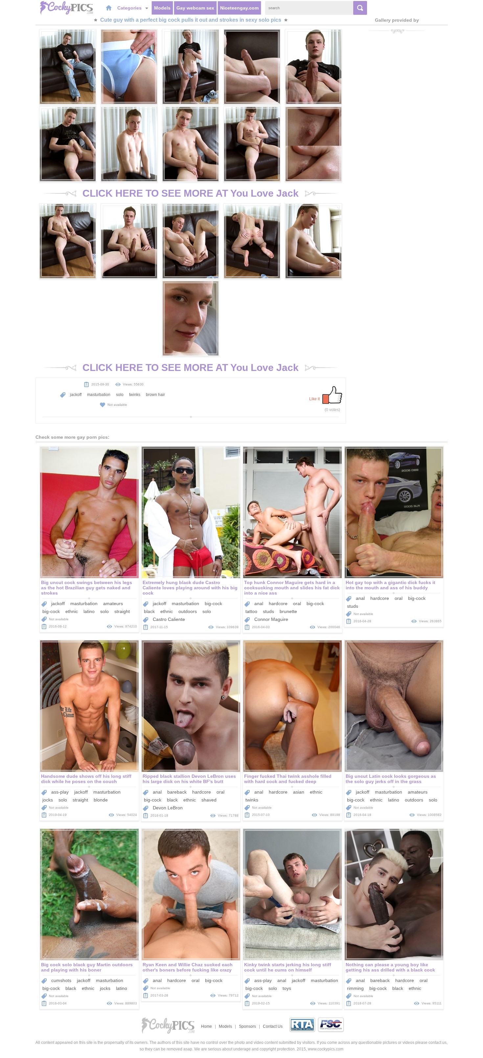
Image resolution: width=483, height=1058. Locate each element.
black (149, 611)
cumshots (61, 980)
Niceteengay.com (239, 8)
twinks (134, 394)
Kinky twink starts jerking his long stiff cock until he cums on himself (287, 967)
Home (206, 1026)
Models (162, 8)
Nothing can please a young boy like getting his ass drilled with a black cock (390, 967)
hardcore (278, 603)
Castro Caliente (169, 619)
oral (297, 603)
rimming (355, 988)
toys (287, 988)
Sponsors (247, 1026)
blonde (101, 799)
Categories (130, 8)
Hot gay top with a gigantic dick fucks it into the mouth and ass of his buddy (390, 585)
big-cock (51, 611)
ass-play (60, 792)
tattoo (251, 611)
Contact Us (273, 1026)
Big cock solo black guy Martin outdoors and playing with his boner (87, 967)
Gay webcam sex (195, 8)
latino (89, 611)
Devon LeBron (168, 807)
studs (268, 611)
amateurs (113, 603)
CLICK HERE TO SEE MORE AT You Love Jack (190, 193)
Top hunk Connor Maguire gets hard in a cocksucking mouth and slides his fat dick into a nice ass (292, 588)
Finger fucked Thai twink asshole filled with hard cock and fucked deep (288, 779)
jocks (47, 799)
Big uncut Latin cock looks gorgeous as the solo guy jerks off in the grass (391, 779)
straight (122, 611)
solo (120, 394)
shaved (209, 799)
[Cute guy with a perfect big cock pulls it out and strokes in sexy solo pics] (68, 67)
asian (298, 792)
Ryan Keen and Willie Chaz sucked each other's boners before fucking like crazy (188, 967)
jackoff (75, 394)
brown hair (155, 394)
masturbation (98, 394)
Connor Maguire (271, 619)
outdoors (187, 611)
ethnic (71, 611)
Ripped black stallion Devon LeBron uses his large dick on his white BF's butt (189, 779)
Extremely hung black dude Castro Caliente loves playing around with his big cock (190, 588)
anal (258, 603)
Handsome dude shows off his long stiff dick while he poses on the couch (86, 779)
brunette (288, 611)
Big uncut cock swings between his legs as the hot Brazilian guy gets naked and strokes (86, 588)
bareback (177, 792)
